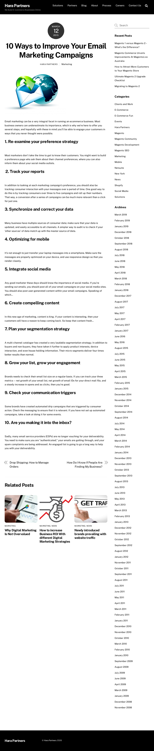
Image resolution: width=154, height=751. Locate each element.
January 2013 (121, 522)
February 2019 (122, 220)
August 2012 (121, 551)
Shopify (119, 185)
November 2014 (123, 400)
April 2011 (120, 603)
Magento (119, 133)
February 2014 (122, 446)
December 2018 (123, 232)
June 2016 (120, 336)
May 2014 (120, 429)
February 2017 (122, 325)
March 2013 (121, 510)
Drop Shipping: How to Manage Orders (29, 464)
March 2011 (120, 609)
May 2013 (120, 499)
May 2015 (120, 365)
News (54, 526)
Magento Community (126, 139)
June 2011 (120, 591)
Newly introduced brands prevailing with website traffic (90, 534)
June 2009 (120, 678)
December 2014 (123, 394)
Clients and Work (124, 104)
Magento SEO (122, 150)
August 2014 (121, 417)
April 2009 (120, 684)
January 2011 (121, 620)
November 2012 (123, 533)
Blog (84, 5)
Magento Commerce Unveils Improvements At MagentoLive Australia (131, 57)
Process (106, 5)
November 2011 (123, 562)
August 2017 (121, 301)
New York (120, 173)
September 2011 (123, 574)
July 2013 (120, 487)
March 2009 (121, 690)
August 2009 (121, 667)
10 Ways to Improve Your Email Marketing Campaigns (56, 50)
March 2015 (121, 377)
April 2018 (120, 272)
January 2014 (121, 452)
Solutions (57, 5)
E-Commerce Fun (124, 115)
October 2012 (122, 539)
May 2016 (120, 342)
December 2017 (123, 296)
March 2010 (121, 643)
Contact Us (135, 5)
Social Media (121, 191)
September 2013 (123, 475)
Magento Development (127, 144)
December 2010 (123, 626)
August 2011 (121, 580)
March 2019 (121, 214)
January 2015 (121, 388)
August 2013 (121, 481)
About (94, 5)
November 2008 (123, 707)
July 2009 (120, 672)
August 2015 (121, 348)
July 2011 (119, 585)
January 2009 (122, 696)
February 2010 (122, 649)
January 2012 (121, 557)
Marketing (67, 64)
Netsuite (119, 168)
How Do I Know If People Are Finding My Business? (84, 464)
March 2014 (121, 440)
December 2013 (123, 458)
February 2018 (122, 284)
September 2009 (124, 661)
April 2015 (120, 371)
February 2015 (122, 383)
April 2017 (120, 319)
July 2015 (120, 354)
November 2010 (123, 632)
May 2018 (120, 267)
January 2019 (121, 226)
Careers (120, 5)
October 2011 (121, 568)
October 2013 (122, 469)
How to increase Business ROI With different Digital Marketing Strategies (55, 535)
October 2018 (122, 238)
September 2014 (123, 412)
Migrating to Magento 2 (127, 86)
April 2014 (120, 435)
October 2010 (122, 638)
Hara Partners (49, 64)
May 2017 (120, 313)
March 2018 (121, 278)
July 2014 (120, 423)
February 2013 (122, 516)
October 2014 (122, 406)
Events (118, 121)
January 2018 (121, 290)
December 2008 (123, 701)
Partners (72, 5)
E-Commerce (121, 110)
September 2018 (123, 243)
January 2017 (121, 330)
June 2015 (120, 359)
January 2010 (121, 655)
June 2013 (120, 493)
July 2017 (119, 307)
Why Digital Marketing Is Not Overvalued (21, 532)
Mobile (118, 162)
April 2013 (120, 504)
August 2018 (121, 249)
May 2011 (119, 597)
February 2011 (122, 614)
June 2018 (120, 261)
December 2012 (123, 528)
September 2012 (123, 545)
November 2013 (123, 464)
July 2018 (120, 255)
